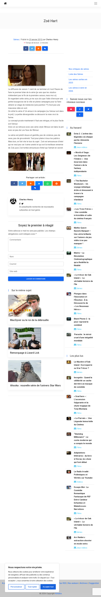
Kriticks (58, 593)
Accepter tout (48, 587)
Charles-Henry (52, 39)
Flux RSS (62, 583)
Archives (83, 583)
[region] (32, 577)
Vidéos (79, 482)
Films (78, 175)
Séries (16, 39)
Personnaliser (16, 587)
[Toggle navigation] (95, 3)
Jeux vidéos (81, 147)
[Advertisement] (37, 60)
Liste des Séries (76, 74)
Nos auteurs (73, 583)
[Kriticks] (5, 3)
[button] (25, 48)
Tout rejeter (32, 587)
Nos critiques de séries (79, 69)
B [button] (79, 115)
